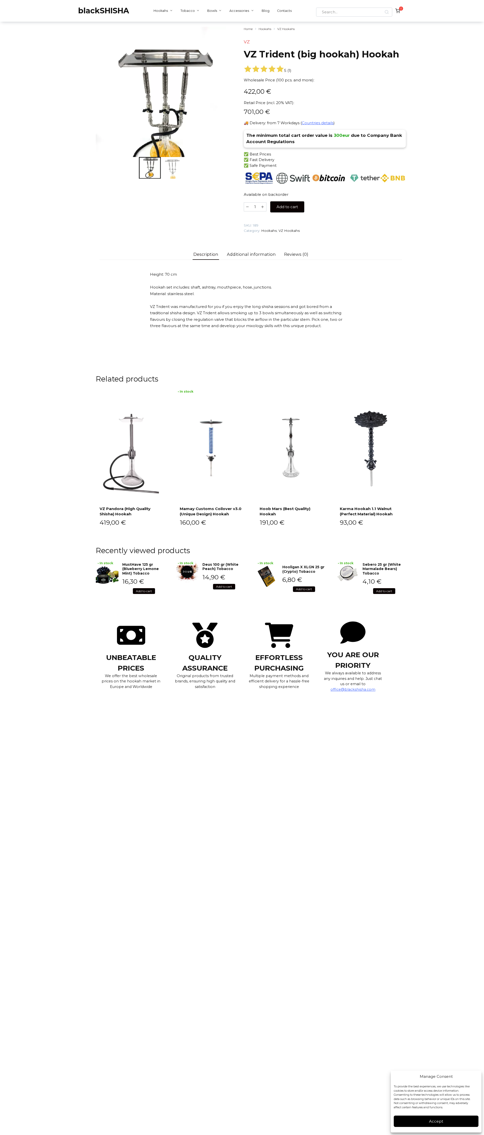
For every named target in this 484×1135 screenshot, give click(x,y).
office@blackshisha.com (352, 689)
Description (205, 254)
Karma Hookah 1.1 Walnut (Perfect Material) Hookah (366, 511)
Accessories (239, 11)
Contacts (284, 11)
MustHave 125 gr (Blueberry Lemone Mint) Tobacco (140, 568)
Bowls (212, 11)
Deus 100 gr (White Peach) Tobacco (220, 566)
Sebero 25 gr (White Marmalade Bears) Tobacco (381, 568)
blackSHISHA (103, 10)
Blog (265, 11)
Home (248, 29)
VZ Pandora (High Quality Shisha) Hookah (125, 511)
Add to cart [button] (144, 591)
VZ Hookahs (286, 29)
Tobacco (187, 11)
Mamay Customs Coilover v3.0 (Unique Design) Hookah (210, 511)
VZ (247, 41)
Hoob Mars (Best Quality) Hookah (285, 511)
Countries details (318, 122)
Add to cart (287, 206)
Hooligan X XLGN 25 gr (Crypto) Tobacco (303, 569)
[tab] (206, 254)
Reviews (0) (296, 254)
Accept (436, 1121)
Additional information (251, 254)
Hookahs (161, 11)
